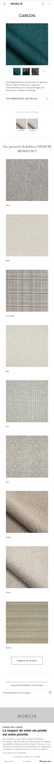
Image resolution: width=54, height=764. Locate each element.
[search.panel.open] (49, 4)
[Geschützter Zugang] (43, 4)
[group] (17, 71)
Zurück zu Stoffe (27, 661)
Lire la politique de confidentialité (14, 753)
